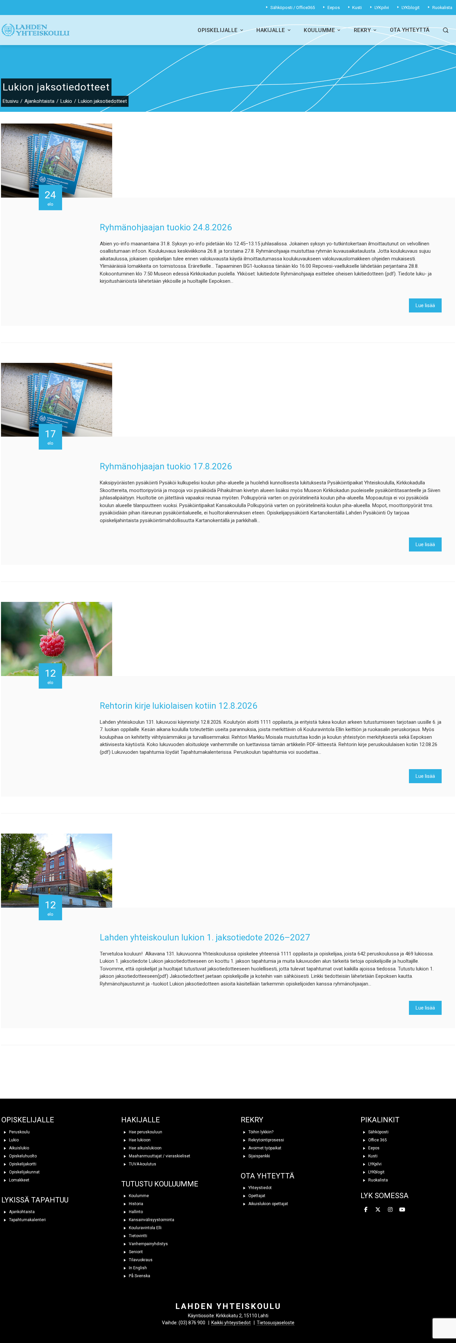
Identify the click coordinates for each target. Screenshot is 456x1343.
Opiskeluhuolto (22, 1156)
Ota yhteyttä (410, 30)
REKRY (252, 1120)
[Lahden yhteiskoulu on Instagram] (390, 1209)
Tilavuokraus (140, 1260)
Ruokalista (377, 1180)
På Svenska (139, 1276)
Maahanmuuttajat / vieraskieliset (159, 1156)
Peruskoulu (19, 1132)
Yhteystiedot (259, 1187)
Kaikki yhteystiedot (231, 1322)
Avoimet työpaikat (264, 1148)
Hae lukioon (139, 1140)
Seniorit (135, 1252)
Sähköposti (378, 1132)
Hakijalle (270, 30)
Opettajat (256, 1195)
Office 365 (377, 1140)
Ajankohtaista (21, 1211)
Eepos (373, 1148)
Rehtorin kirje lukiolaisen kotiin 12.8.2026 (178, 706)
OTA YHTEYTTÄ (267, 1176)
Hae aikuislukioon (145, 1148)
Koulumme (319, 30)
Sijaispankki (258, 1156)
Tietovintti (137, 1236)
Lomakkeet (18, 1180)
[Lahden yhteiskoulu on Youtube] (402, 1209)
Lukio (13, 1140)
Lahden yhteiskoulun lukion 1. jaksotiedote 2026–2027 (205, 937)
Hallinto (135, 1211)
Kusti (372, 1156)
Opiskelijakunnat (24, 1172)
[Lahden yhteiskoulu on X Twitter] (378, 1209)
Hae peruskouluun (145, 1132)
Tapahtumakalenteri (27, 1219)
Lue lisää (425, 305)
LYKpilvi (374, 1164)
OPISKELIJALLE (27, 1120)
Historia (135, 1203)
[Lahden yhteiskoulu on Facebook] (366, 1209)
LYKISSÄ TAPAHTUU (34, 1200)
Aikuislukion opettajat (267, 1203)
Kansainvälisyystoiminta (151, 1219)
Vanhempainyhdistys (148, 1244)
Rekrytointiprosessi (265, 1140)
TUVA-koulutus (142, 1164)
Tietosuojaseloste (275, 1322)
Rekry (362, 30)
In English (137, 1268)
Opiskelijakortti (22, 1164)
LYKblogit (376, 1172)
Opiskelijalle (218, 30)
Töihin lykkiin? (260, 1132)
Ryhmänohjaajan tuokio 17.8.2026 (166, 466)
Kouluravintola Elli (145, 1227)
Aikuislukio (18, 1148)
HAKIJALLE (140, 1120)
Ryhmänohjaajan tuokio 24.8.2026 (166, 227)
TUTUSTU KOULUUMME (159, 1184)
